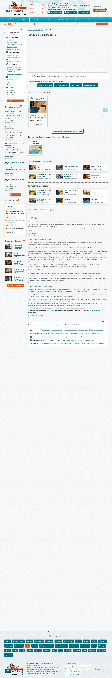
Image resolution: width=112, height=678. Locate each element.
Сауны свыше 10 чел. (76, 333)
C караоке (10, 90)
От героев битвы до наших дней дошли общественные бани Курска (19, 272)
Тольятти (46, 650)
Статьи (67, 671)
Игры (99, 19)
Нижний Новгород (61, 646)
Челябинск (102, 650)
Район (9, 19)
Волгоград (49, 641)
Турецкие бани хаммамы (14, 44)
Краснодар (9, 646)
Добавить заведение (83, 669)
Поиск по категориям (45, 85)
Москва (8, 641)
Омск (93, 646)
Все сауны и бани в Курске (36, 315)
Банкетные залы (92, 343)
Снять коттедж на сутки (14, 74)
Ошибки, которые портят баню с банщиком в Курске (19, 256)
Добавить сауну (100, 10)
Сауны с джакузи (60, 340)
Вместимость (61, 19)
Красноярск (18, 646)
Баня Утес (8, 127)
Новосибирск (85, 646)
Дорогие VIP (11, 71)
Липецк (35, 646)
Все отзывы (16, 195)
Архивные (73, 669)
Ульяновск (77, 650)
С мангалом (10, 95)
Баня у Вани (94, 199)
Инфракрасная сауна (13, 49)
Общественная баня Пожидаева (70, 175)
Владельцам (85, 12)
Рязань (22, 650)
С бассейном (11, 80)
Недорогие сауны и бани (14, 69)
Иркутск (86, 641)
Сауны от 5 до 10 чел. (61, 333)
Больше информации (16, 285)
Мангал (71, 343)
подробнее (38, 124)
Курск (27, 646)
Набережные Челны (46, 646)
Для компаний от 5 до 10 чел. (14, 58)
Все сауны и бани (56, 12)
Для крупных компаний (14, 61)
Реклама (87, 666)
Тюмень (68, 650)
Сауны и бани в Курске (36, 270)
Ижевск (78, 641)
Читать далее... (9, 120)
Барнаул (29, 641)
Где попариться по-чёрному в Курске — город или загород (19, 279)
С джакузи (10, 82)
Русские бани (11, 40)
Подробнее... (10, 218)
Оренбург (102, 646)
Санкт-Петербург (18, 641)
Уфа (84, 650)
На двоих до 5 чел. (12, 55)
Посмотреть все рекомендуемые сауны (67, 131)
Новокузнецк (74, 646)
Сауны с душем (71, 340)
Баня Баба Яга (10, 223)
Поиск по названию (61, 85)
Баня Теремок (68, 199)
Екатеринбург (68, 641)
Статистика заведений (72, 674)
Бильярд (63, 343)
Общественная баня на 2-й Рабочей (14, 144)
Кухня (77, 343)
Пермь (7, 650)
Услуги (88, 19)
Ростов (15, 650)
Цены (47, 19)
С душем (9, 84)
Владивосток (39, 641)
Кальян (83, 343)
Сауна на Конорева (97, 191)
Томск (54, 650)
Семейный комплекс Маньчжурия (35, 142)
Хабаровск (92, 650)
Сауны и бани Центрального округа (40, 239)
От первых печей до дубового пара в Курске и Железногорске (19, 264)
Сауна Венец (95, 175)
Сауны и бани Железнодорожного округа (42, 286)
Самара (30, 650)
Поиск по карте (71, 12)
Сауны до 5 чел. (48, 333)
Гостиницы (102, 343)
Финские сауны (12, 42)
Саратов (38, 650)
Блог (66, 669)
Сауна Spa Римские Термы (38, 98)
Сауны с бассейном (47, 340)
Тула (60, 650)
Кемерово (102, 641)
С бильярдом (11, 92)
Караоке (56, 343)
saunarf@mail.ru (37, 665)
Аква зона (35, 19)
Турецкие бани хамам (70, 330)
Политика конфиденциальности (37, 675)
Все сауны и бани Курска (35, 30)
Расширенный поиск (16, 101)
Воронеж (58, 641)
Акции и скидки (75, 671)
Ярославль (9, 655)
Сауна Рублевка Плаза (13, 111)
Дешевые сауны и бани (14, 67)
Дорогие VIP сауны (80, 337)
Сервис (76, 19)
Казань (94, 641)
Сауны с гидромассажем (85, 340)
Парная (21, 19)
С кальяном (10, 97)
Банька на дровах (96, 166)
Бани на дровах (12, 47)
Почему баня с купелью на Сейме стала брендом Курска (19, 247)
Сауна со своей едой (46, 343)
